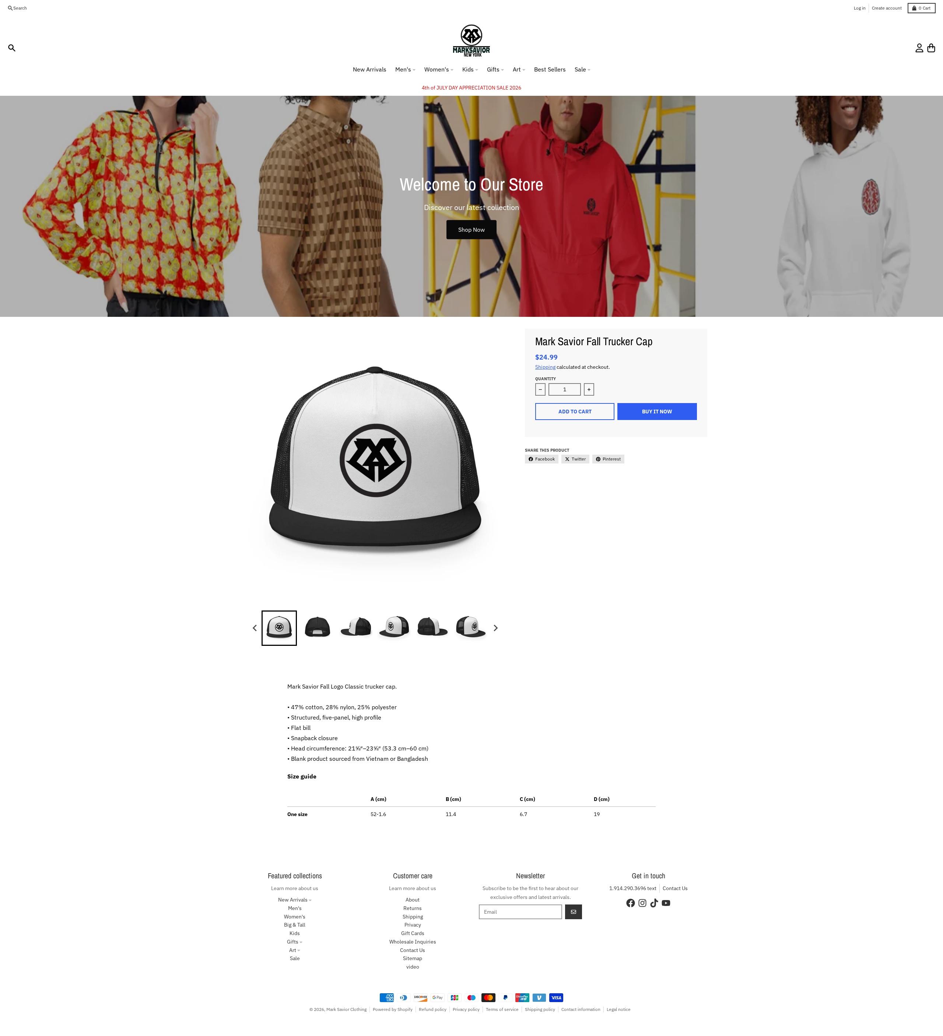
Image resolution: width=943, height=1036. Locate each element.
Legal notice (619, 1009)
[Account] (919, 47)
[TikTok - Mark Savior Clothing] (654, 903)
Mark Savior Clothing (346, 1009)
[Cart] (931, 47)
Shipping (545, 367)
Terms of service (502, 1009)
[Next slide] (495, 628)
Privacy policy (466, 1009)
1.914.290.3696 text (632, 888)
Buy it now (657, 411)
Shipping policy (540, 1009)
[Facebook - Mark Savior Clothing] (630, 903)
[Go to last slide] (255, 628)
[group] (279, 628)
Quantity (545, 378)
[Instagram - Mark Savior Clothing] (642, 903)
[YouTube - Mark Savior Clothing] (666, 903)
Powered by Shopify (393, 1009)
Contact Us (675, 888)
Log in (860, 8)
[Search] (11, 47)
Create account (887, 8)
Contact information (580, 1009)
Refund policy (432, 1009)
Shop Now (471, 229)
